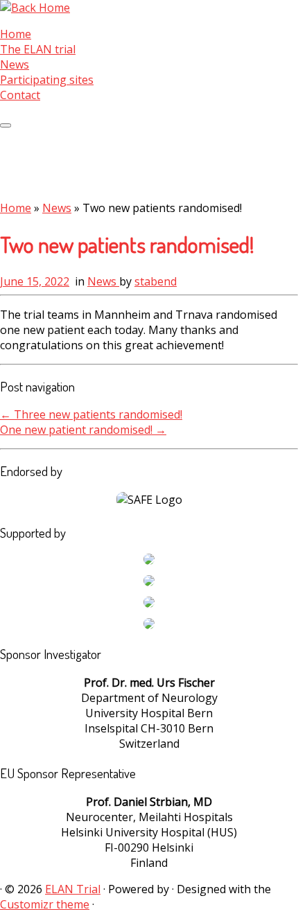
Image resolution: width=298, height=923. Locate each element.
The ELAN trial (38, 49)
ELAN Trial (72, 889)
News (14, 64)
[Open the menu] (5, 125)
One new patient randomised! (83, 429)
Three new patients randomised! (91, 414)
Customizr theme (44, 904)
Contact (20, 95)
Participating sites (47, 79)
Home (15, 34)
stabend (155, 281)
